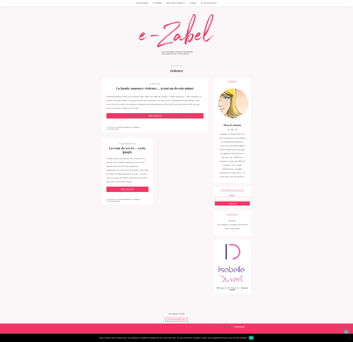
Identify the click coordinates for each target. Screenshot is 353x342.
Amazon (232, 220)
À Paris (192, 3)
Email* (232, 195)
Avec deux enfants (175, 3)
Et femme (157, 3)
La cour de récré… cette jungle (127, 150)
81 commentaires (112, 129)
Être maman (142, 3)
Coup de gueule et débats (128, 127)
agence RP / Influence (230, 288)
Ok (251, 338)
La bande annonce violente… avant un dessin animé (155, 88)
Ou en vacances (209, 3)
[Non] (349, 337)
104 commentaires (113, 201)
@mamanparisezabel (176, 320)
